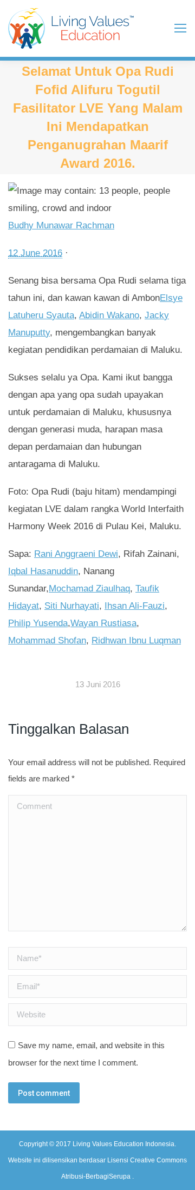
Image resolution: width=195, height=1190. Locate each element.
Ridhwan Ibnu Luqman (136, 640)
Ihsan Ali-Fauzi (135, 606)
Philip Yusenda (38, 623)
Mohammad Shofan (47, 640)
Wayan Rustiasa (103, 623)
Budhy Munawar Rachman (61, 225)
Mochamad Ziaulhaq (89, 588)
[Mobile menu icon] (180, 28)
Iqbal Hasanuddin (43, 571)
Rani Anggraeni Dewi (76, 554)
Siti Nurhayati (71, 606)
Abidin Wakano (109, 315)
